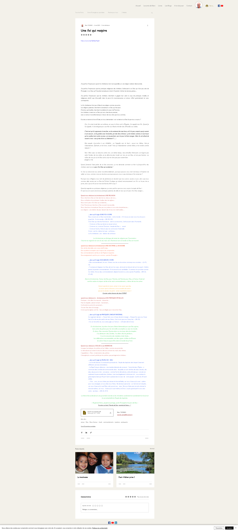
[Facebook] (109, 523)
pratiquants (124, 422)
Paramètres (219, 528)
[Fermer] (236, 528)
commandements (108, 422)
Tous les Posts (79, 12)
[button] (152, 12)
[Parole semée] (219, 6)
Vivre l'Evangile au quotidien (95, 12)
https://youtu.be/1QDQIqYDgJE (90, 41)
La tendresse (83, 477)
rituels (100, 422)
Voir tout (152, 448)
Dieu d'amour (94, 422)
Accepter (229, 528)
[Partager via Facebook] (82, 432)
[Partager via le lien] (91, 432)
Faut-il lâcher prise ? (127, 477)
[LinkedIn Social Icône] (116, 523)
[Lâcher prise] (135, 463)
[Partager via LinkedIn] (86, 432)
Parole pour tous (113, 12)
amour (83, 422)
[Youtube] (222, 6)
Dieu (87, 422)
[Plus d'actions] (148, 25)
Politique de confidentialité (99, 528)
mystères (117, 422)
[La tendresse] (94, 463)
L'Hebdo (124, 12)
